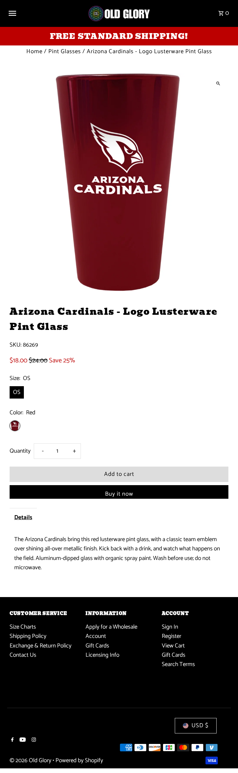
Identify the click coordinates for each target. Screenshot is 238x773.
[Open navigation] (45, 13)
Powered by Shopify (79, 760)
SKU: (15, 345)
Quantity (20, 451)
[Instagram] (33, 740)
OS (16, 392)
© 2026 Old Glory (31, 760)
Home (34, 51)
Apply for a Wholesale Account (111, 631)
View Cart (173, 646)
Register (171, 636)
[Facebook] (12, 740)
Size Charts (23, 627)
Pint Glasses (64, 51)
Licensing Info (102, 655)
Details (23, 517)
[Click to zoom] (218, 83)
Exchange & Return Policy (41, 646)
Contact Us (23, 655)
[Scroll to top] (225, 757)
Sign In (170, 627)
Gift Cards (97, 646)
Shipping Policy (28, 636)
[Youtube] (22, 740)
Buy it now (119, 494)
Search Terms (178, 664)
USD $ (200, 725)
